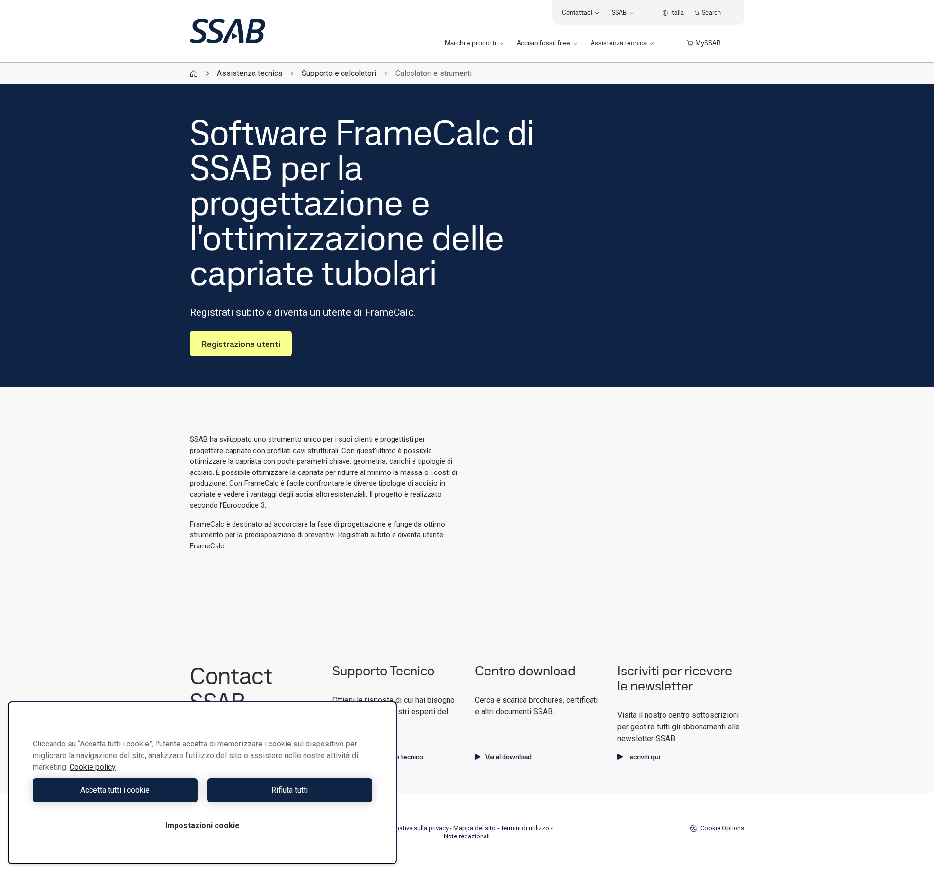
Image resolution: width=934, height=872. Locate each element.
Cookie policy (93, 767)
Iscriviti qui (644, 756)
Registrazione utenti (240, 343)
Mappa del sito (474, 828)
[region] (202, 782)
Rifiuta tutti (289, 790)
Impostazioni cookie (202, 825)
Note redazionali (467, 836)
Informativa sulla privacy (415, 828)
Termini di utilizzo (525, 828)
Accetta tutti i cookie (115, 790)
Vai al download (508, 756)
